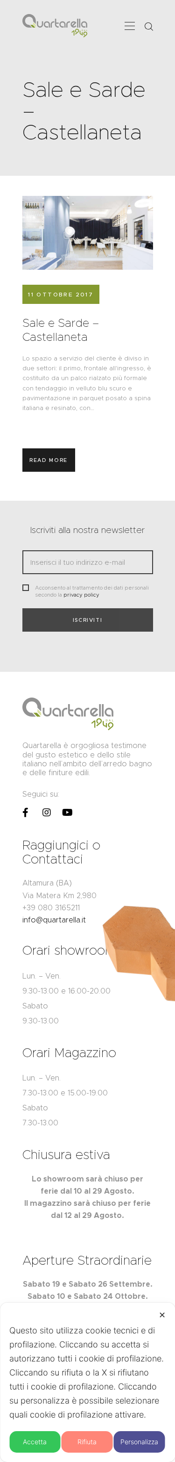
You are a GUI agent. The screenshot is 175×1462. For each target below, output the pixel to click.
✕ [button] (162, 1315)
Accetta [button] (35, 1442)
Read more (48, 460)
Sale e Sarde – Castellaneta (60, 330)
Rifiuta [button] (87, 1442)
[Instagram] (46, 812)
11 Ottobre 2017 (60, 294)
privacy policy (81, 594)
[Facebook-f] (25, 812)
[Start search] (148, 27)
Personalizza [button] (139, 1442)
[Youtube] (67, 812)
